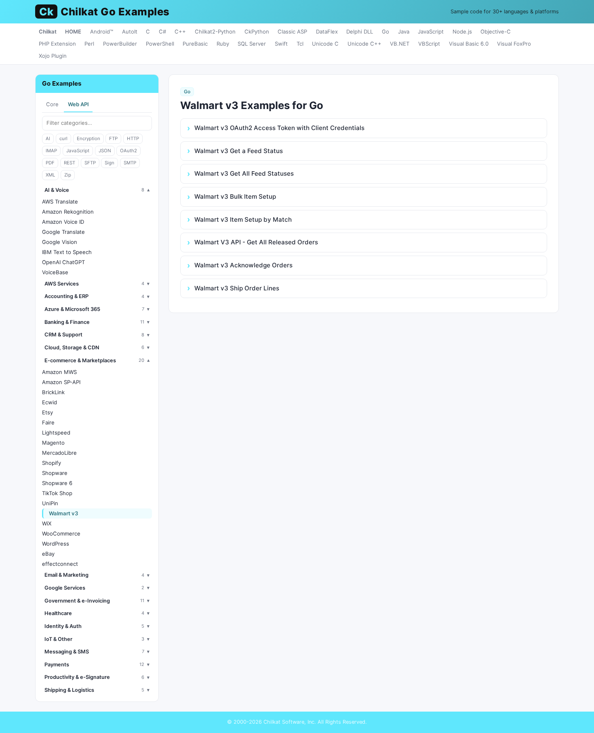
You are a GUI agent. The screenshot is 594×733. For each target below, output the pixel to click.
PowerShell (160, 43)
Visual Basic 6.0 (469, 43)
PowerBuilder (120, 43)
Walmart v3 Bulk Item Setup (235, 196)
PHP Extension (57, 43)
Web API (78, 104)
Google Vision (59, 242)
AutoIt (129, 31)
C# (162, 31)
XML (50, 175)
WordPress (55, 543)
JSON (105, 150)
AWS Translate (60, 201)
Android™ (101, 31)
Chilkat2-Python (215, 31)
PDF (50, 163)
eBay (48, 553)
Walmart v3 (63, 513)
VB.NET (399, 43)
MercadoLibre (59, 452)
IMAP (51, 150)
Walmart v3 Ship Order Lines (236, 288)
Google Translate (63, 232)
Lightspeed (56, 432)
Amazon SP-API (61, 382)
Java (403, 31)
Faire (48, 422)
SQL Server (252, 43)
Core (52, 104)
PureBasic (195, 43)
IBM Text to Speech (67, 252)
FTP (113, 138)
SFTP (90, 163)
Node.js (462, 31)
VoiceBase (55, 272)
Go (385, 31)
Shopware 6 (57, 483)
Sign (109, 163)
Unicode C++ (364, 43)
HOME (73, 31)
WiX (46, 523)
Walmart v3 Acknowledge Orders (243, 265)
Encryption (88, 138)
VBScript (429, 43)
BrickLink (53, 392)
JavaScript (431, 31)
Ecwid (49, 402)
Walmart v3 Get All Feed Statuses (244, 173)
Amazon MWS (59, 372)
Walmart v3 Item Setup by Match (243, 219)
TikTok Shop (57, 493)
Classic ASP (292, 31)
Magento (53, 442)
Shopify (51, 463)
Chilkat (48, 31)
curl (63, 138)
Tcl (300, 43)
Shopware (54, 473)
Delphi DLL (359, 31)
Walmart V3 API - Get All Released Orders (256, 242)
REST (69, 163)
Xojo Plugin (53, 56)
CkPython (256, 31)
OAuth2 (128, 150)
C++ (180, 31)
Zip (67, 175)
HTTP (133, 138)
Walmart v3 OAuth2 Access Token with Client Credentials (279, 128)
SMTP (130, 163)
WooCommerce (61, 533)
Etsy (47, 412)
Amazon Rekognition (68, 211)
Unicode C (325, 43)
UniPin (50, 503)
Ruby (223, 43)
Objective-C (495, 31)
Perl (89, 43)
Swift (281, 43)
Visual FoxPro (514, 43)
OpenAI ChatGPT (63, 262)
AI (48, 138)
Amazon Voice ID (63, 221)
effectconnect (60, 564)
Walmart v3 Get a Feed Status (238, 151)
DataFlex (327, 31)
